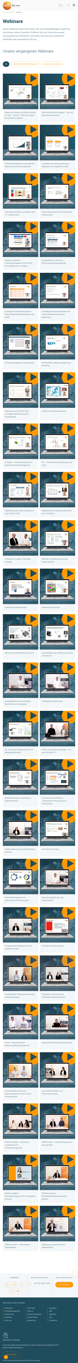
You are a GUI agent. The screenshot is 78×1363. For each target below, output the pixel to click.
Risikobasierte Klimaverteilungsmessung (57, 1043)
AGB (50, 1311)
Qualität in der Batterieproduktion (54, 411)
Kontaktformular (64, 1285)
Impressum (53, 1308)
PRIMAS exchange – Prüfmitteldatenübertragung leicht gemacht (54, 1196)
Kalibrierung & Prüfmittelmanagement (25, 64)
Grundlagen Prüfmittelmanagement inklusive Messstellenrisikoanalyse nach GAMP (19, 314)
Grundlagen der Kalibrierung (52, 701)
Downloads (31, 1308)
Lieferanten (53, 1314)
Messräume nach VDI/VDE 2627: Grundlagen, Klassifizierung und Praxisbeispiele (17, 414)
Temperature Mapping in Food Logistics (19, 363)
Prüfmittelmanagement (12, 1311)
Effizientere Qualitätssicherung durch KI (19, 653)
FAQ (50, 1317)
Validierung (8, 1317)
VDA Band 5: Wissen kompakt (53, 946)
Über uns (30, 1311)
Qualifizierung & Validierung (53, 64)
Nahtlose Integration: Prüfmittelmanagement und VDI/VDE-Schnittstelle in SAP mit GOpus (19, 263)
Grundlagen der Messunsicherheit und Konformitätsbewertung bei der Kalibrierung (56, 314)
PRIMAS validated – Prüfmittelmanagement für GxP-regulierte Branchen (20, 1196)
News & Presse (32, 1317)
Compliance (53, 1320)
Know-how (11, 12)
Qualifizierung (9, 1314)
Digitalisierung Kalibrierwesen (16, 607)
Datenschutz (31, 1320)
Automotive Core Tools (50, 849)
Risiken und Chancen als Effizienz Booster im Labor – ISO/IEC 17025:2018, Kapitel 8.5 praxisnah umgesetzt (20, 115)
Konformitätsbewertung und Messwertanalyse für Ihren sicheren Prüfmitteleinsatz (18, 1094)
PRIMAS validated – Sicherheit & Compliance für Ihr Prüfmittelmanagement (17, 1145)
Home (4, 12)
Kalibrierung (8, 1308)
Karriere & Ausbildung (34, 1314)
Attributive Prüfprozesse (51, 607)
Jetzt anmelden (11, 1354)
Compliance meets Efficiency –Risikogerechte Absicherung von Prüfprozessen (54, 801)
